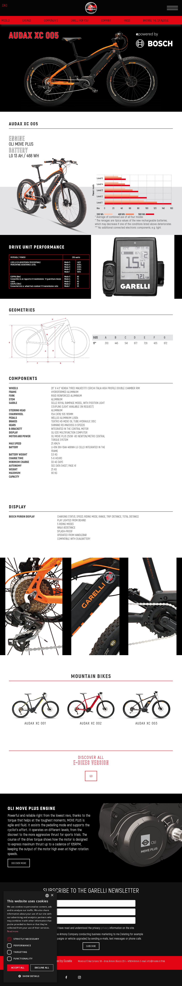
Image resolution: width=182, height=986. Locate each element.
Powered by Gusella (60, 961)
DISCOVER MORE (18, 863)
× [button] (52, 895)
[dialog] (30, 936)
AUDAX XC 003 (146, 723)
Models (6, 20)
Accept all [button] (18, 967)
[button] (30, 976)
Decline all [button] (42, 967)
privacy (105, 927)
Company (106, 20)
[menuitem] (66, 978)
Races (127, 20)
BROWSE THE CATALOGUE (155, 20)
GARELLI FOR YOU (79, 20)
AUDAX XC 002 (91, 723)
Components (51, 20)
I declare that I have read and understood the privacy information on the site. (88, 927)
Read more (12, 931)
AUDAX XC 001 (35, 723)
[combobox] (47, 895)
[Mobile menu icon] (172, 7)
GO (91, 776)
